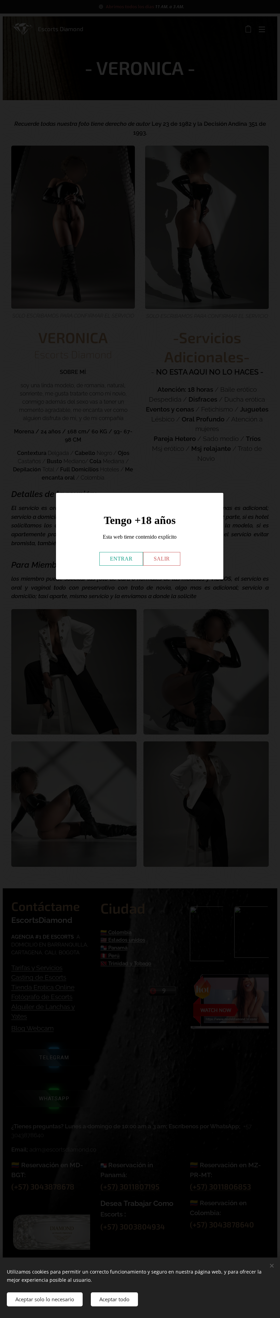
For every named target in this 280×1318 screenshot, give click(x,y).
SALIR (162, 559)
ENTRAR (121, 559)
